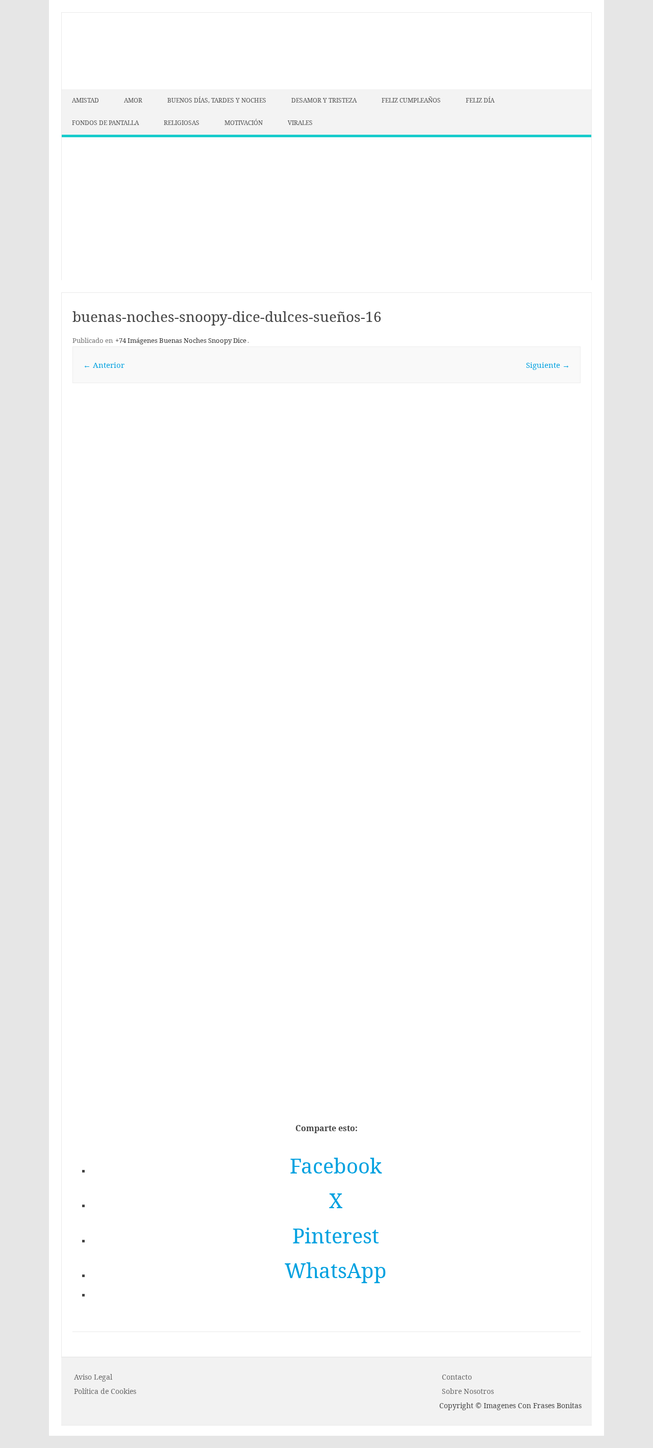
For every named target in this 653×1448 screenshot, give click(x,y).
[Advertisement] (326, 208)
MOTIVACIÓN (243, 122)
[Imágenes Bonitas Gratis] (138, 86)
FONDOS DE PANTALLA (105, 122)
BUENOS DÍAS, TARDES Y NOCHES (216, 100)
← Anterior (103, 365)
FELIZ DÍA (480, 100)
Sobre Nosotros (468, 1391)
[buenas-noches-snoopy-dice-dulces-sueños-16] (326, 610)
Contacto (457, 1377)
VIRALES (300, 122)
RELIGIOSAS (181, 122)
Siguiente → (548, 365)
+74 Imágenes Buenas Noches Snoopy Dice (180, 340)
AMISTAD (85, 100)
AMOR (133, 100)
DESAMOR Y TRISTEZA (324, 100)
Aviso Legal (93, 1377)
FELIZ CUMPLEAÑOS (411, 100)
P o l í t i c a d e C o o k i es (105, 1391)
